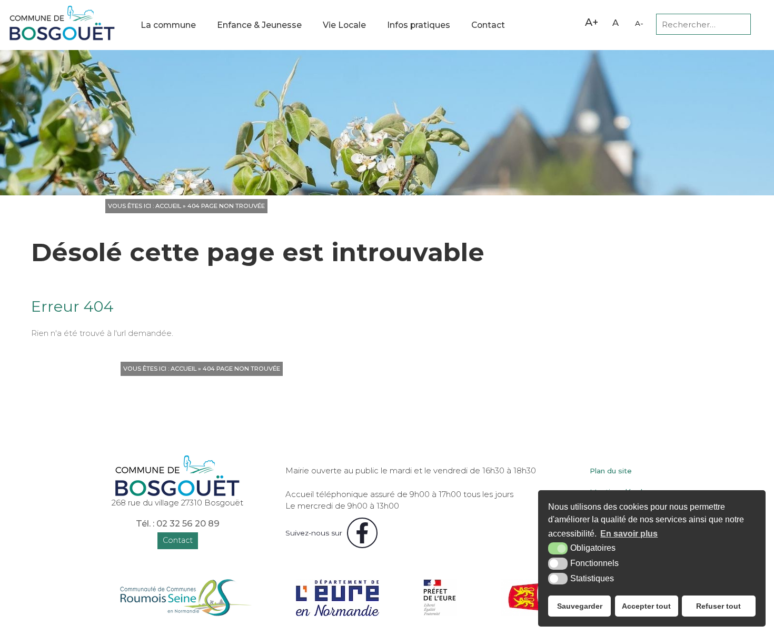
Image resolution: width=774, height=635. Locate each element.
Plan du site (611, 471)
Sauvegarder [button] (579, 606)
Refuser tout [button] (718, 606)
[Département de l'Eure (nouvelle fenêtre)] (337, 597)
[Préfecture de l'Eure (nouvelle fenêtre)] (440, 597)
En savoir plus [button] (629, 533)
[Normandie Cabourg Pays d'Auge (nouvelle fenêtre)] (186, 597)
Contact (488, 25)
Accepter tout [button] (646, 606)
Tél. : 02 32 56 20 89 (178, 523)
